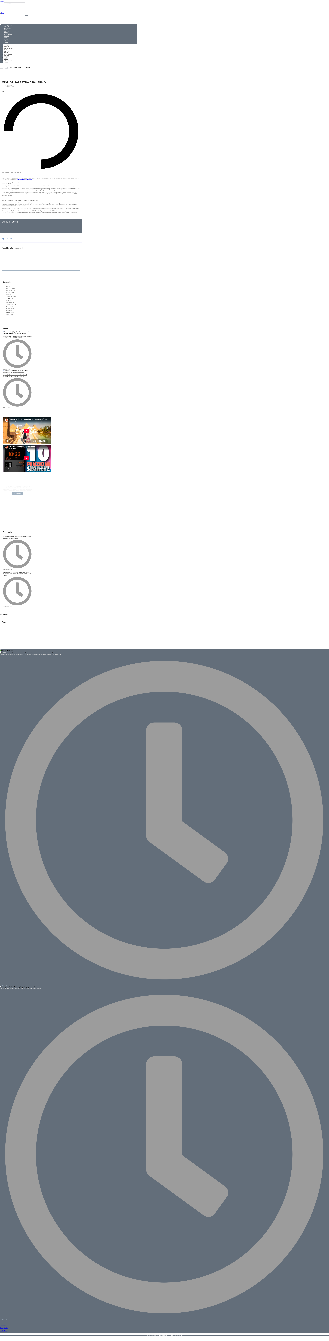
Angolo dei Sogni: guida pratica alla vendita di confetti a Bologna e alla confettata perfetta (17, 336)
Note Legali (3, 1325)
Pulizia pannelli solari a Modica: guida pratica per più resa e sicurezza (21, 988)
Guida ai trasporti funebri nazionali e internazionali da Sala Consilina (32, 258)
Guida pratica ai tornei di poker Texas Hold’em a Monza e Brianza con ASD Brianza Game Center (44, 625)
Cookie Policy (4, 1331)
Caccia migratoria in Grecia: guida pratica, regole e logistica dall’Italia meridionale (37, 634)
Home (1, 68)
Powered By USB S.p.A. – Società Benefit (171, 1335)
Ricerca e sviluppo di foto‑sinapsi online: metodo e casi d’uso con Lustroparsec (17, 537)
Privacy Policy (4, 1328)
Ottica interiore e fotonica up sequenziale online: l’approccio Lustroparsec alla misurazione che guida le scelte (17, 573)
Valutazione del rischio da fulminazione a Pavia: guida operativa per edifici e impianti (38, 251)
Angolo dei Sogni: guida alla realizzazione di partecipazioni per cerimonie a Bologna (15, 375)
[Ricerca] (26, 15)
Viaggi (6, 62)
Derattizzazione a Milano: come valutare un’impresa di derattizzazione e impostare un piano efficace (30, 654)
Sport (6, 68)
